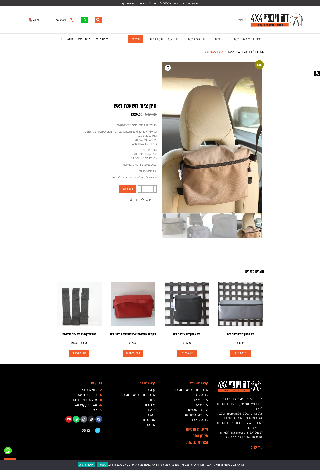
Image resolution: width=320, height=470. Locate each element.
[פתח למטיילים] (212, 39)
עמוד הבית (259, 51)
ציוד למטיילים (201, 405)
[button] (35, 20)
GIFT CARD (65, 39)
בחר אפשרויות (133, 353)
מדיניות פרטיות (87, 464)
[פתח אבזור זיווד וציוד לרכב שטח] (231, 39)
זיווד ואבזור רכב (245, 51)
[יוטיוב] (69, 419)
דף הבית (151, 390)
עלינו (152, 400)
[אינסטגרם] (91, 419)
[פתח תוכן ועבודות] (147, 39)
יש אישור (102, 464)
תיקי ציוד (231, 51)
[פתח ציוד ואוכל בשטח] (185, 39)
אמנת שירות (149, 420)
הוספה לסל (127, 189)
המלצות (151, 415)
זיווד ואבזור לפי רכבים (197, 420)
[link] (276, 20)
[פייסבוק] (99, 419)
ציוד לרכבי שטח (200, 400)
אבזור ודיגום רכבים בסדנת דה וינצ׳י (191, 390)
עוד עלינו (256, 447)
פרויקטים (150, 410)
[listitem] (142, 200)
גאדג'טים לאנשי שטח (197, 410)
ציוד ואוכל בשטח (197, 39)
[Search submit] (98, 20)
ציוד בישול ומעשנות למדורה (194, 415)
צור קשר (151, 425)
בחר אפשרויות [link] (241, 353)
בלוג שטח (150, 405)
